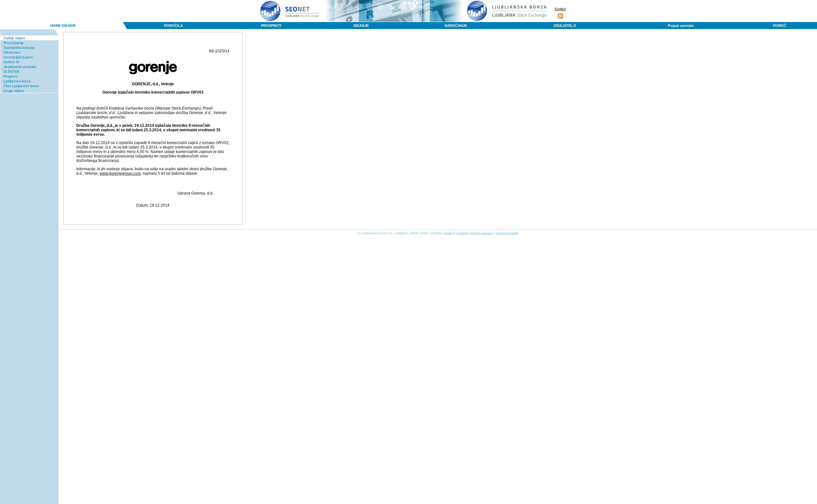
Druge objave (14, 91)
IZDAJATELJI (565, 25)
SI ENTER (11, 71)
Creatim (462, 233)
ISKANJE (361, 25)
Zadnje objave (14, 38)
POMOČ (779, 25)
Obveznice (12, 52)
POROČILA (173, 25)
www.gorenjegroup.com (120, 173)
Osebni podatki (507, 233)
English (560, 9)
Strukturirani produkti (20, 67)
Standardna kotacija (19, 48)
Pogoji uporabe (681, 25)
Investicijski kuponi (18, 57)
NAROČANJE (456, 25)
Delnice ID (11, 62)
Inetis (448, 233)
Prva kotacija (14, 43)
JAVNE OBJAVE (62, 25)
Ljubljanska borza (17, 81)
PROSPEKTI (271, 25)
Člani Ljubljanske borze (21, 86)
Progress (11, 76)
